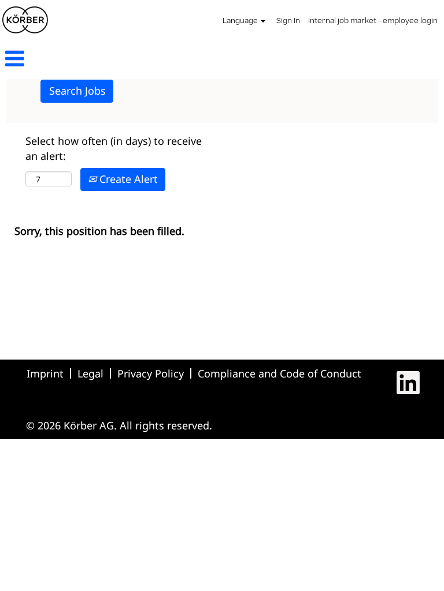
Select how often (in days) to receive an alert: (113, 148)
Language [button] (241, 21)
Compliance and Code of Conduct (279, 373)
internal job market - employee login (373, 21)
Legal (90, 373)
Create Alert (127, 179)
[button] (74, 60)
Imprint (45, 373)
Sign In (288, 21)
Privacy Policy (150, 373)
